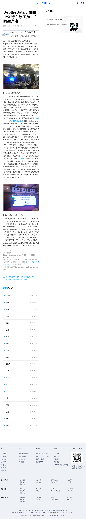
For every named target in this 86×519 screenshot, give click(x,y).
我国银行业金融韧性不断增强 (8, 412)
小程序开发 (54, 499)
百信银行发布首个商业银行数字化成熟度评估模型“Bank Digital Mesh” (8, 323)
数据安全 (22, 497)
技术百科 (3, 468)
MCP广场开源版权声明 (61, 465)
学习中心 (3, 465)
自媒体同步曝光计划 (25, 453)
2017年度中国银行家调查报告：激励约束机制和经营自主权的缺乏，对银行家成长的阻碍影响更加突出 (8, 364)
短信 (52, 497)
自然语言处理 (18, 121)
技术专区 (3, 471)
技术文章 (3, 453)
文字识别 (69, 497)
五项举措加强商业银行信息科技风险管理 (8, 350)
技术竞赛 (21, 462)
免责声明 (56, 456)
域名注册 (22, 480)
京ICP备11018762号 (59, 515)
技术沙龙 (3, 459)
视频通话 (22, 491)
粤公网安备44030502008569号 (64, 513)
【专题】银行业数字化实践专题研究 (8, 398)
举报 (38, 25)
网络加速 (22, 482)
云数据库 (38, 482)
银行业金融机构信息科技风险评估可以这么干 (8, 343)
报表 (22, 158)
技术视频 (3, 462)
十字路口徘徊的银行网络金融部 (8, 391)
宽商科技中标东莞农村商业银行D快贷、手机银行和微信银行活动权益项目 (8, 405)
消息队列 (69, 480)
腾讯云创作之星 (41, 459)
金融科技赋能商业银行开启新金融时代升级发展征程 (8, 316)
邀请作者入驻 (23, 456)
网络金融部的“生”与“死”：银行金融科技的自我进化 (8, 384)
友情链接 (56, 462)
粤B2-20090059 (48, 513)
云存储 (69, 482)
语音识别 (22, 493)
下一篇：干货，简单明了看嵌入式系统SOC (16, 279)
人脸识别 (22, 489)
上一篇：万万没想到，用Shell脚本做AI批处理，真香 (19, 277)
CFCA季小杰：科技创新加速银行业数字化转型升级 (8, 377)
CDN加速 (70, 489)
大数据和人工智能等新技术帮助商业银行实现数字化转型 (8, 330)
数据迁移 (22, 501)
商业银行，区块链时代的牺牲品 (8, 302)
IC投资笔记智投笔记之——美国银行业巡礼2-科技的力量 (8, 336)
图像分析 (38, 491)
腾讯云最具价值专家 (42, 453)
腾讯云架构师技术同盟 (43, 456)
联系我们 (56, 459)
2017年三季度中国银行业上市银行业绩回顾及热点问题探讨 (8, 295)
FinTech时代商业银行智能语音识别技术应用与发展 (8, 419)
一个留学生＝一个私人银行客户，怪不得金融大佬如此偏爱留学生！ (8, 371)
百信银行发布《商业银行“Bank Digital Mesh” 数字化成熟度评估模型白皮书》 (8, 357)
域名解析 (54, 482)
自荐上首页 (22, 459)
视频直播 (22, 484)
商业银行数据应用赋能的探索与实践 (8, 309)
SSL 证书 (70, 491)
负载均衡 (38, 497)
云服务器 (38, 480)
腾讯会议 (38, 489)
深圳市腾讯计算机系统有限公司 (21, 513)
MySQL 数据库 (55, 491)
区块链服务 (54, 480)
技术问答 (3, 456)
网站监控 (69, 499)
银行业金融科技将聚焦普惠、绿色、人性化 (8, 425)
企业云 (53, 489)
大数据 (38, 499)
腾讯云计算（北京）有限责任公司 (30, 515)
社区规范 (56, 453)
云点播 (22, 499)
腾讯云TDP (39, 462)
